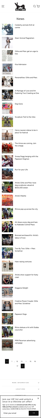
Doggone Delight (21, 288)
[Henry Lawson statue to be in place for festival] (7, 134)
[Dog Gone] (7, 108)
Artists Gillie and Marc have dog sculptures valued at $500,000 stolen (25, 185)
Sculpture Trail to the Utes (25, 117)
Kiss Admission (20, 64)
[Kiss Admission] (7, 68)
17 (17, 366)
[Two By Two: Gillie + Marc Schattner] (7, 253)
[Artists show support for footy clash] (7, 279)
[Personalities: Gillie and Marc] (7, 82)
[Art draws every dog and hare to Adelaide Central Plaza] (7, 226)
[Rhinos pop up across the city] (7, 213)
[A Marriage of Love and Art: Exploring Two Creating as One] (7, 95)
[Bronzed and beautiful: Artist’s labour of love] (7, 239)
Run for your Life (21, 170)
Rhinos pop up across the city (26, 209)
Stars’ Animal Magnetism (24, 38)
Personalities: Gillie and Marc (26, 77)
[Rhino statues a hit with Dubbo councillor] (7, 331)
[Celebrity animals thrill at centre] (7, 29)
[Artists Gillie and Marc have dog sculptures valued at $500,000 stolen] (7, 187)
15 (30, 361)
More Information (20, 382)
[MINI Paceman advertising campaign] (7, 345)
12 (17, 361)
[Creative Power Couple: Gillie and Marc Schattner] (7, 305)
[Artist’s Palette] (7, 200)
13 (21, 361)
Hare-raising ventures (23, 262)
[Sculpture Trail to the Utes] (7, 121)
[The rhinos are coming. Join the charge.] (7, 147)
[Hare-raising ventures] (7, 266)
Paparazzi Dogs (21, 314)
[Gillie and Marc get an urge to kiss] (7, 55)
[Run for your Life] (7, 174)
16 (35, 361)
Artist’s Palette (20, 196)
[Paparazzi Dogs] (7, 318)
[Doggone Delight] (7, 292)
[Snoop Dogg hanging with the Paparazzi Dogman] (7, 160)
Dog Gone (19, 104)
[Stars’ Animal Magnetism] (7, 42)
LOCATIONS (20, 389)
